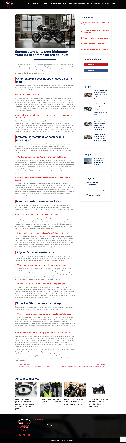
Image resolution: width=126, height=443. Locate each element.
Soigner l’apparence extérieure (93, 43)
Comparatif (45, 3)
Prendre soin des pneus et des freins (95, 38)
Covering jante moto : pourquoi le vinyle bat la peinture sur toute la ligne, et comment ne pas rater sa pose (25, 404)
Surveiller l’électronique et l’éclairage (95, 49)
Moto (113, 3)
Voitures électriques (93, 3)
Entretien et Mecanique (58, 3)
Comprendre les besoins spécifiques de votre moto (96, 24)
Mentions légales (49, 425)
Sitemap (100, 425)
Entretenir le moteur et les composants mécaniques (96, 31)
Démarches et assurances (77, 3)
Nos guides (105, 3)
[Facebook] (20, 435)
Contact (75, 425)
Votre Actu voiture (33, 3)
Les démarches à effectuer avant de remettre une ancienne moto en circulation (74, 402)
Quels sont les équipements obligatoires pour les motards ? (50, 402)
